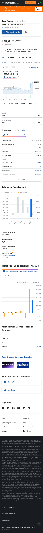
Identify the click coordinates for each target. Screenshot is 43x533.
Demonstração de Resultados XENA (19, 266)
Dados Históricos (16, 62)
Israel (39, 346)
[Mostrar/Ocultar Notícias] (13, 67)
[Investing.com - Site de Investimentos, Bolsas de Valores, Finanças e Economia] (11, 3)
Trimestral (11, 276)
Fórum (28, 57)
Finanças (20, 57)
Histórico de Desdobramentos (32, 62)
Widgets (4, 431)
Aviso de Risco (6, 520)
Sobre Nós (26, 418)
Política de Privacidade (8, 513)
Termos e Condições (8, 507)
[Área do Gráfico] (6, 67)
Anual (4, 276)
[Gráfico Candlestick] (3, 67)
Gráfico (11, 57)
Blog (3, 418)
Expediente (27, 431)
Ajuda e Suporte (28, 427)
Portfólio (4, 427)
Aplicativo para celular (9, 423)
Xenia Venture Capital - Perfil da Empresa (17, 328)
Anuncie (25, 423)
